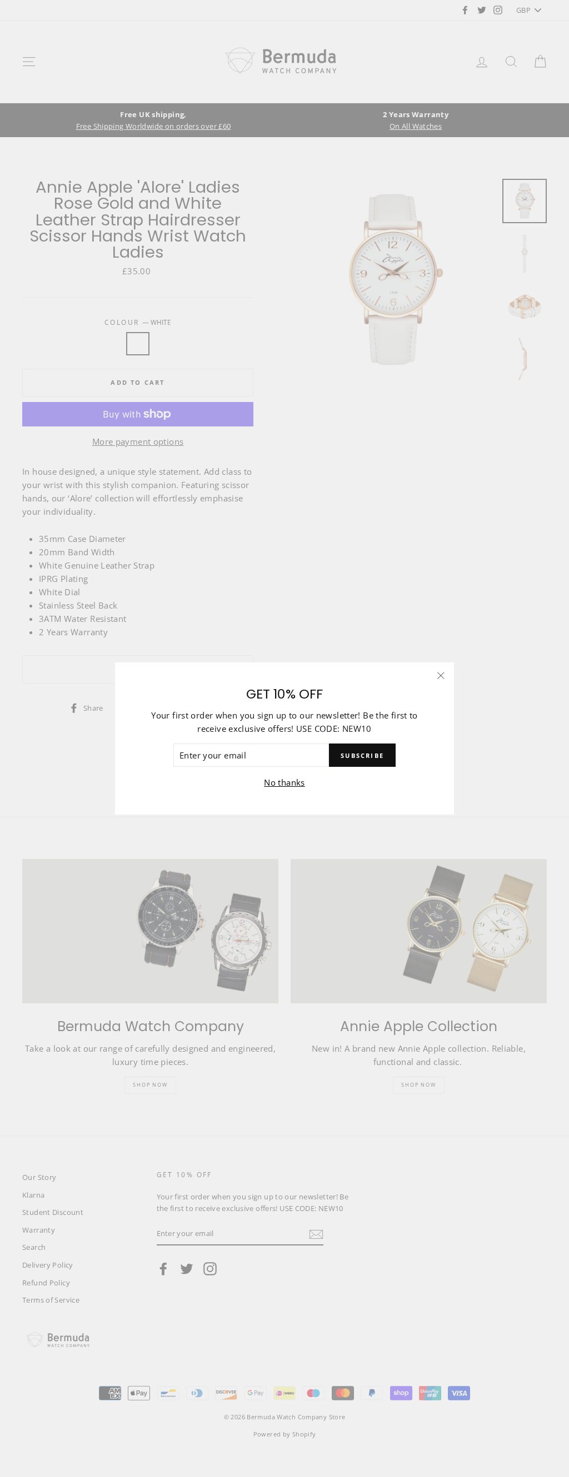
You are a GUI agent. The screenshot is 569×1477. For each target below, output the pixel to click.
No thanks (284, 782)
